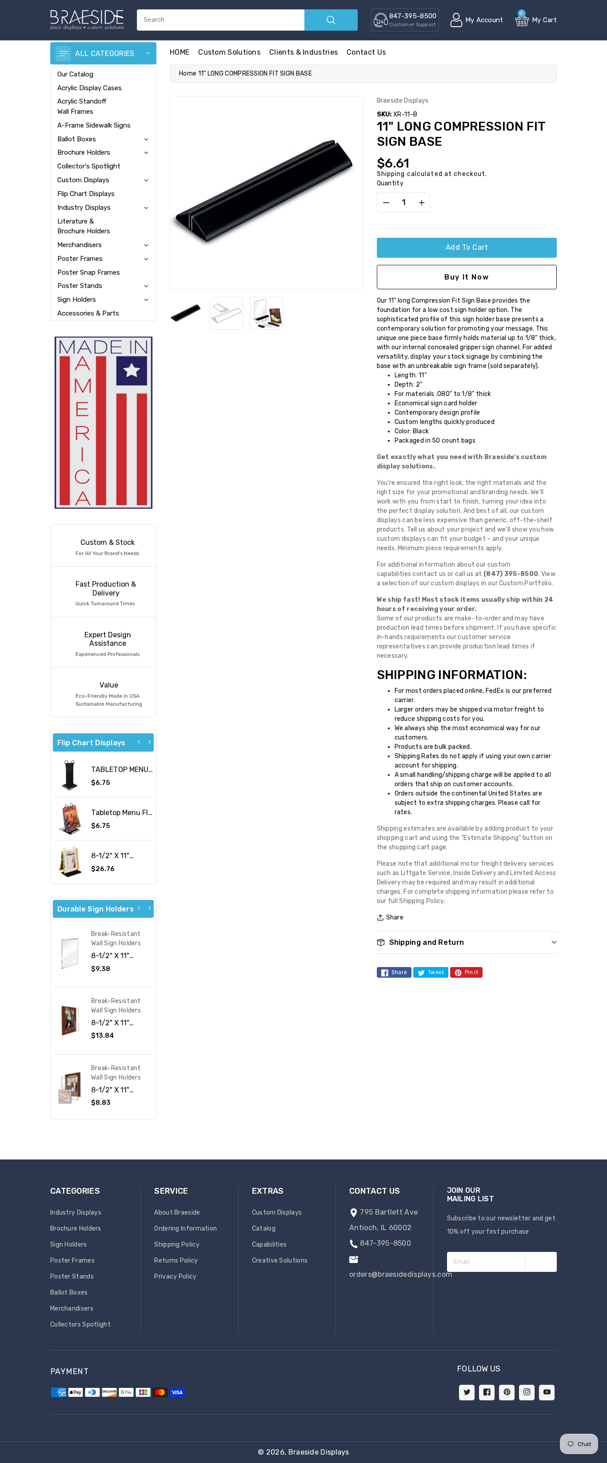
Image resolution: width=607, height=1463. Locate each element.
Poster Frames (80, 259)
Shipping (391, 174)
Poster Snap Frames (88, 272)
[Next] (149, 741)
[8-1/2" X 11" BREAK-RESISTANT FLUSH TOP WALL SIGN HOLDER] (70, 954)
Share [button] (395, 917)
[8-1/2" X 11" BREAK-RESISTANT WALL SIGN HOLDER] (70, 1021)
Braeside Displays (318, 1452)
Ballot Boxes (76, 139)
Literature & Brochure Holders (83, 226)
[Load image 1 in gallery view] (186, 313)
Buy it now (466, 277)
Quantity (390, 183)
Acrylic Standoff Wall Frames (81, 106)
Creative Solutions (279, 1260)
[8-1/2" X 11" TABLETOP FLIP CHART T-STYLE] (70, 862)
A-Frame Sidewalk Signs (94, 125)
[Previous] (139, 741)
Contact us (366, 52)
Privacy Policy (175, 1276)
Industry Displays (84, 208)
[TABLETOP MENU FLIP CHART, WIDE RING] (70, 775)
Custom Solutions (229, 52)
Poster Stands (79, 286)
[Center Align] (63, 53)
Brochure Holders (83, 152)
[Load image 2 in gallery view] (226, 313)
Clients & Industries (303, 52)
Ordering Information (185, 1228)
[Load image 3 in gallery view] (266, 313)
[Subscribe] (541, 1262)
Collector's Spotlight (88, 166)
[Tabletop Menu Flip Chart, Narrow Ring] (70, 818)
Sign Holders (76, 300)
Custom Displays (83, 180)
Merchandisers (79, 245)
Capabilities (269, 1244)
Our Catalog (75, 74)
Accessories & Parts (88, 313)
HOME (179, 52)
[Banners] (103, 422)
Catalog (264, 1228)
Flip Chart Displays (86, 194)
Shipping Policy (177, 1244)
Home (187, 73)
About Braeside (177, 1212)
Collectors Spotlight (80, 1324)
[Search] (331, 20)
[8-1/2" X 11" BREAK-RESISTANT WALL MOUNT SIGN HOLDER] (70, 1088)
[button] (606, 1458)
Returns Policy (176, 1260)
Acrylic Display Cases (89, 88)
